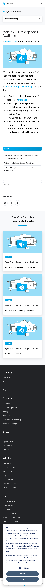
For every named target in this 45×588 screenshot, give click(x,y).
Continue (19, 586)
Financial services (10, 467)
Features (6, 403)
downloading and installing (19, 86)
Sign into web (8, 441)
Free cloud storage (10, 521)
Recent (6, 149)
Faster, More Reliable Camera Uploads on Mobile (21, 163)
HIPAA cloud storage (11, 517)
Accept (22, 573)
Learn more (28, 586)
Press (5, 382)
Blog (4, 390)
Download (7, 437)
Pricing (5, 412)
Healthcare (7, 471)
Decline (22, 579)
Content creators (10, 483)
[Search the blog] (39, 19)
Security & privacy (10, 407)
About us (6, 378)
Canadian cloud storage (12, 419)
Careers (6, 386)
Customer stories (10, 487)
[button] (41, 3)
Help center (7, 445)
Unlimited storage (10, 423)
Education (7, 463)
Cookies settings (22, 568)
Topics (6, 179)
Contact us (7, 449)
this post (22, 99)
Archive (6, 184)
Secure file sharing (10, 501)
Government (8, 479)
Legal (5, 475)
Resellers (6, 415)
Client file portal (9, 505)
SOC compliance (9, 513)
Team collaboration (10, 509)
